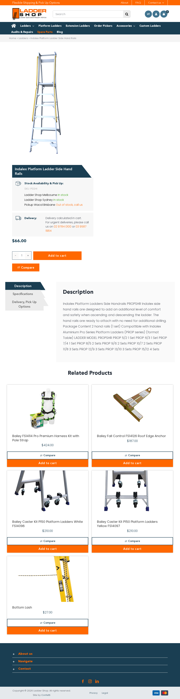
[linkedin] (97, 681)
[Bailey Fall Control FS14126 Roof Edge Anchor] (132, 407)
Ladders (23, 38)
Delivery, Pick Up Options (24, 304)
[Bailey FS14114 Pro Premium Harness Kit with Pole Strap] (47, 407)
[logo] (29, 9)
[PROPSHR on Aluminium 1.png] (45, 103)
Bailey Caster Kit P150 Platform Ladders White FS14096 (47, 523)
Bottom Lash (22, 607)
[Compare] (148, 14)
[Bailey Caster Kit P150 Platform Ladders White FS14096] (47, 493)
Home (12, 38)
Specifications (23, 294)
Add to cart (57, 255)
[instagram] (90, 681)
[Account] (156, 14)
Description (22, 286)
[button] (90, 654)
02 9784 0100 (62, 227)
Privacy (93, 693)
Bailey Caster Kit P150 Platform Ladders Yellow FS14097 (127, 523)
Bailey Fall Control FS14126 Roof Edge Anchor (131, 436)
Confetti (45, 695)
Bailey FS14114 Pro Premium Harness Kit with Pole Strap (45, 438)
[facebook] (83, 681)
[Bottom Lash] (47, 579)
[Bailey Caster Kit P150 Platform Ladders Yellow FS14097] (132, 493)
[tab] (22, 286)
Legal (105, 693)
